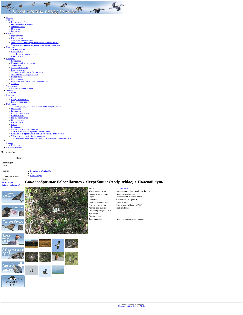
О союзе (9, 20)
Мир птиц (15, 29)
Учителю (15, 84)
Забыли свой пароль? (11, 185)
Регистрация (7, 182)
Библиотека (16, 109)
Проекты (10, 47)
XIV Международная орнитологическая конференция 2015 (36, 106)
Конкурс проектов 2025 (26, 54)
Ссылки (9, 143)
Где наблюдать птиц (19, 118)
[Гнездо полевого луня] (56, 234)
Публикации (16, 127)
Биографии (16, 111)
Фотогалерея (11, 86)
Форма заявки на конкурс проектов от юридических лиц (35, 45)
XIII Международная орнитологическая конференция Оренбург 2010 (41, 138)
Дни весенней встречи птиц (23, 63)
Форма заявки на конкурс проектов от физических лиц (35, 43)
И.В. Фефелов (122, 188)
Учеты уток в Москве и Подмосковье (27, 72)
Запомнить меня (12, 176)
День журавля (17, 79)
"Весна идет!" (17, 65)
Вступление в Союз (19, 22)
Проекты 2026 (17, 56)
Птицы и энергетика (20, 100)
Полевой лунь (36, 176)
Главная (9, 17)
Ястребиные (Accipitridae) (41, 171)
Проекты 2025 (17, 52)
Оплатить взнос (18, 27)
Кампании (10, 58)
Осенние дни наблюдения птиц (24, 74)
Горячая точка (17, 36)
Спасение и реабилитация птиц (24, 129)
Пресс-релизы (17, 38)
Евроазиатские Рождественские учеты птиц (30, 81)
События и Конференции (22, 40)
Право (14, 125)
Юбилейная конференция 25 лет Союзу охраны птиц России (37, 134)
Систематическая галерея (22, 88)
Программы (11, 95)
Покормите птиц (18, 70)
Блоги (13, 93)
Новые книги (17, 122)
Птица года (16, 61)
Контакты (15, 31)
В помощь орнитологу (21, 113)
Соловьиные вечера (19, 68)
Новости (10, 33)
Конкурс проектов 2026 (21, 102)
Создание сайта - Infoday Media (131, 306)
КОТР (13, 97)
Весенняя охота (17, 115)
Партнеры (15, 145)
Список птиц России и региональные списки (30, 131)
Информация (11, 104)
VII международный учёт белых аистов (28, 136)
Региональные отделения (22, 24)
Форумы (9, 90)
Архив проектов (18, 49)
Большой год (16, 77)
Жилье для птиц (18, 120)
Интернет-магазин (14, 147)
